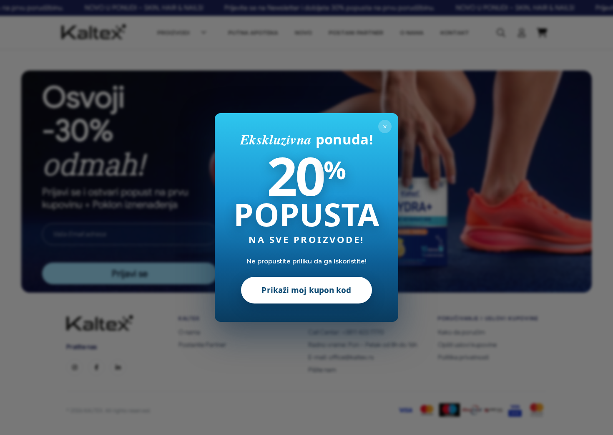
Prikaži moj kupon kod (306, 290)
